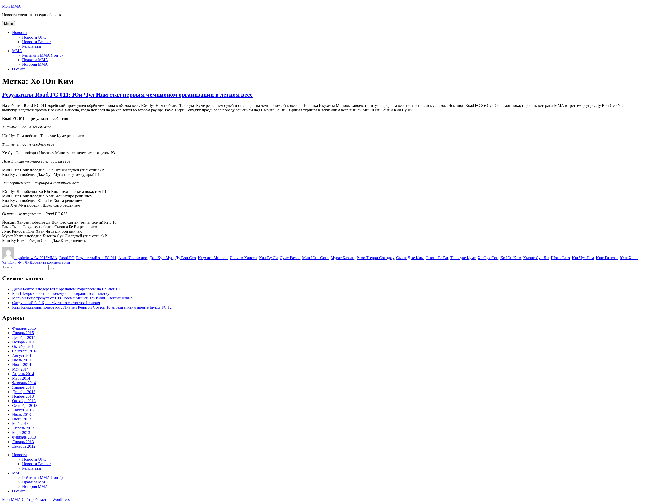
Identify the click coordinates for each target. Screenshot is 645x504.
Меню (8, 24)
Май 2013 (20, 423)
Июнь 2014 (21, 364)
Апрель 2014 (23, 374)
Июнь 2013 (21, 419)
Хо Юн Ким (510, 258)
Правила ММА (35, 60)
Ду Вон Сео (185, 258)
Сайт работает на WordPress (46, 499)
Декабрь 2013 (23, 392)
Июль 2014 (21, 360)
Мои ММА (11, 6)
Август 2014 (23, 355)
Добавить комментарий (50, 262)
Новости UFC (34, 37)
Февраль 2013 (24, 437)
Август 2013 (23, 410)
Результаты (31, 46)
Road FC (66, 258)
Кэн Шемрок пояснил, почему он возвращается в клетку (60, 293)
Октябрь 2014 (24, 346)
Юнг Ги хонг (607, 258)
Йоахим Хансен (243, 258)
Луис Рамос (290, 258)
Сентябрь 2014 (24, 351)
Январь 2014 (23, 387)
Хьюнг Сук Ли (536, 258)
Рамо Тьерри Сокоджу (375, 258)
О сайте (18, 69)
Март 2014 (21, 378)
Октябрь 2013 (24, 401)
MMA (17, 51)
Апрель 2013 (23, 428)
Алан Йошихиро (132, 258)
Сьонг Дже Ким (410, 258)
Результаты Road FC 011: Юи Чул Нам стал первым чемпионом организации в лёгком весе (127, 94)
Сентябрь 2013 (24, 405)
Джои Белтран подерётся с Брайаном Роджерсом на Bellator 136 (66, 289)
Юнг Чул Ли (19, 262)
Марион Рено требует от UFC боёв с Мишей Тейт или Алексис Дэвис (72, 298)
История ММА (35, 64)
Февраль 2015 (24, 328)
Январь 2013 (23, 442)
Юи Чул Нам (583, 258)
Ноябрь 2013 (23, 396)
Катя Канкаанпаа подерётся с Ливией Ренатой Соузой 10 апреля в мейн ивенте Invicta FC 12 (92, 307)
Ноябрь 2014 (23, 342)
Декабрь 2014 (23, 337)
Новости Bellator (36, 42)
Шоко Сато (560, 258)
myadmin (21, 258)
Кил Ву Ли (268, 258)
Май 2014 (20, 369)
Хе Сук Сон (488, 258)
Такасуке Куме (463, 258)
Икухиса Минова (213, 258)
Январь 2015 (23, 333)
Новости (19, 32)
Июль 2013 (21, 414)
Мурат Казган (342, 258)
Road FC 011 (105, 258)
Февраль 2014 (24, 383)
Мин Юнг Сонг (315, 258)
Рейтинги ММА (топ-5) (42, 55)
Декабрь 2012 (23, 446)
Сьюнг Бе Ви (437, 258)
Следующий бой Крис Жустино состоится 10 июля (56, 302)
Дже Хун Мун (161, 258)
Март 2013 (21, 432)
